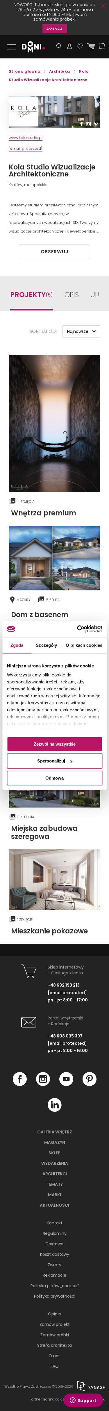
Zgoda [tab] (17, 644)
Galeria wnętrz (54, 1132)
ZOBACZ (54, 28)
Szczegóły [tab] (46, 644)
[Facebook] (20, 1084)
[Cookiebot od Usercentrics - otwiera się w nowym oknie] (77, 629)
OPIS (72, 295)
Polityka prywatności (54, 1296)
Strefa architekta (54, 1345)
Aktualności (54, 1205)
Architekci (54, 1174)
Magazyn (54, 1142)
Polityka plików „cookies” (55, 1286)
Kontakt (54, 1223)
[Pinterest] (90, 1084)
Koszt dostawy (54, 1254)
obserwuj (55, 251)
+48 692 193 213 (64, 985)
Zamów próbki (54, 1335)
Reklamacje (54, 1275)
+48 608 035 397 (65, 1036)
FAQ (55, 1366)
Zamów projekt (55, 1324)
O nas (54, 1356)
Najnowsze (77, 331)
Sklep (54, 1153)
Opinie (54, 1314)
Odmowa (54, 778)
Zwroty (54, 1265)
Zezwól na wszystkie (55, 743)
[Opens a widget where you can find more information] (83, 1401)
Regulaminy (55, 1233)
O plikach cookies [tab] (84, 644)
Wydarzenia (54, 1163)
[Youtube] (66, 1084)
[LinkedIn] (55, 1110)
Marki (54, 1195)
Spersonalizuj (51, 760)
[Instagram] (43, 1084)
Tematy (55, 1184)
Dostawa (54, 1244)
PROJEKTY (31, 295)
